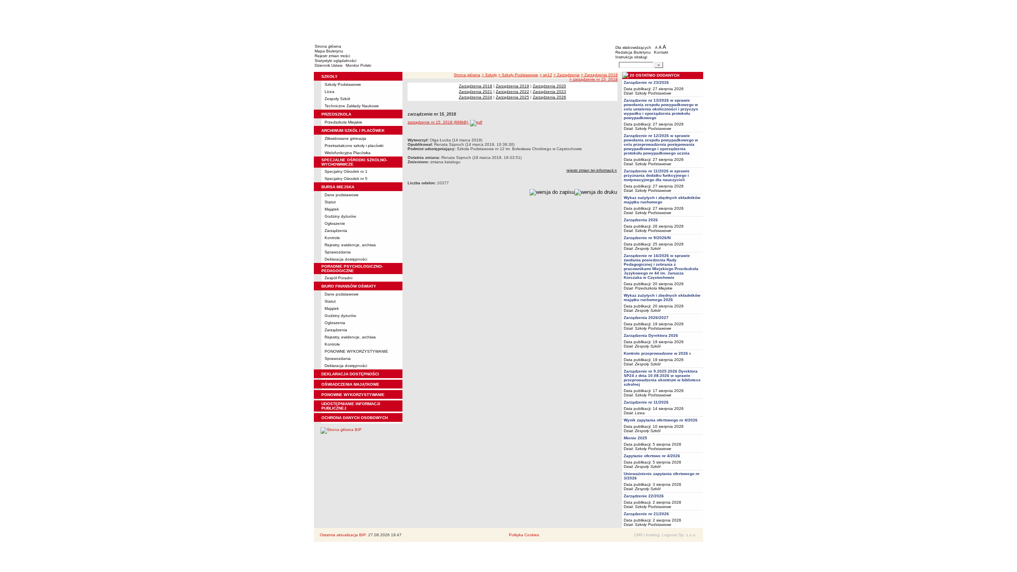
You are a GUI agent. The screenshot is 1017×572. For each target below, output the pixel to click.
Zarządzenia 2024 (475, 97)
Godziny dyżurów (340, 216)
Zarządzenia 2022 (512, 91)
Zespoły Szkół (337, 99)
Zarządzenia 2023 (549, 91)
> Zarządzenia (566, 75)
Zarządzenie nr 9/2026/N (647, 238)
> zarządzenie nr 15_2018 (593, 79)
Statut (330, 202)
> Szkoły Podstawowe (518, 75)
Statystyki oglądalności (335, 60)
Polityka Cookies (524, 535)
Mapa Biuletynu (329, 51)
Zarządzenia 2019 (512, 86)
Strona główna (328, 46)
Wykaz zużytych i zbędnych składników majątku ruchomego (662, 199)
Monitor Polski (358, 65)
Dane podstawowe (342, 195)
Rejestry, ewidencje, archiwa (350, 245)
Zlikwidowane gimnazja (345, 138)
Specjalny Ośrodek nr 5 (346, 178)
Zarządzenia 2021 (475, 91)
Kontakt (661, 52)
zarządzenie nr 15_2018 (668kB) (438, 122)
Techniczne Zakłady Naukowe (352, 106)
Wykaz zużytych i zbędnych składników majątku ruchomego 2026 (662, 297)
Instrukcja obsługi (631, 57)
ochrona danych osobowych (354, 417)
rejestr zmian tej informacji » (592, 170)
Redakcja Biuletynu (633, 52)
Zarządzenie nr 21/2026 (646, 514)
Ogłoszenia (335, 323)
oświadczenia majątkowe (350, 384)
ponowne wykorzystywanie (353, 394)
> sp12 (545, 75)
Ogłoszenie (335, 223)
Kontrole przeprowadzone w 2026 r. (658, 353)
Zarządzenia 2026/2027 (646, 317)
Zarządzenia (336, 230)
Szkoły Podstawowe (343, 84)
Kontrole (332, 238)
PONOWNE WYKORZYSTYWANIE (356, 351)
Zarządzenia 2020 (549, 86)
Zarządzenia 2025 (512, 97)
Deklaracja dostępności (346, 259)
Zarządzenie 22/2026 (644, 496)
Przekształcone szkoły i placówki (354, 145)
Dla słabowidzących (633, 47)
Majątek (332, 209)
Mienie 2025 (635, 438)
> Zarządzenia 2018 (599, 75)
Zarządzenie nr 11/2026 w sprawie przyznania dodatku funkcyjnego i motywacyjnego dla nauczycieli (657, 175)
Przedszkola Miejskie (343, 122)
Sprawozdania (338, 252)
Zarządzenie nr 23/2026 (646, 82)
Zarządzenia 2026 (549, 97)
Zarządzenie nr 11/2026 (646, 402)
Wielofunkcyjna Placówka (348, 153)
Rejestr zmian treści (332, 56)
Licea (329, 91)
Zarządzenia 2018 (475, 86)
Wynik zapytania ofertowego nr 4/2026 (661, 420)
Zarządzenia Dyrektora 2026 (651, 335)
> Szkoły (489, 75)
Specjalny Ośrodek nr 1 (346, 171)
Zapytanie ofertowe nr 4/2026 (652, 456)
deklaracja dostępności (350, 374)
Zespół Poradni (338, 278)
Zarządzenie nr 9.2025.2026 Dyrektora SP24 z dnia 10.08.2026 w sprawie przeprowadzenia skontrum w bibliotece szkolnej (662, 377)
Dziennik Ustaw (328, 65)
